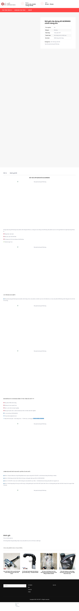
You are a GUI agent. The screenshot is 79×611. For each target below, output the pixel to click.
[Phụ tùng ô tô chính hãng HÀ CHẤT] (8, 3)
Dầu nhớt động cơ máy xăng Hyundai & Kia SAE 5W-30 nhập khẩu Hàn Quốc (67, 572)
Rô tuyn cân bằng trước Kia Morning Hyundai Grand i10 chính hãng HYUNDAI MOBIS (49, 572)
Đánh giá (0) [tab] (13, 173)
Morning (54, 41)
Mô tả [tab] (5, 173)
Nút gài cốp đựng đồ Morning (53, 44)
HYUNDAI (30, 585)
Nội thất (58, 41)
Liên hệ (30, 10)
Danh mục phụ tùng (19, 10)
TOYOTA (30, 589)
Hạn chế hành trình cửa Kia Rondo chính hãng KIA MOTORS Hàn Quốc (11, 572)
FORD (29, 591)
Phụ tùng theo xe (6, 10)
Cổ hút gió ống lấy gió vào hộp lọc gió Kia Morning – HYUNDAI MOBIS (30, 572)
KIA (51, 41)
